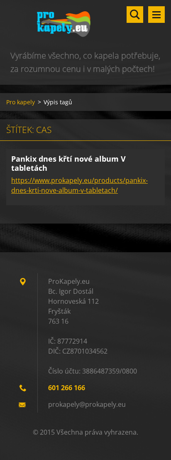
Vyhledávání (135, 14)
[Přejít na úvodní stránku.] (85, 24)
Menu (156, 14)
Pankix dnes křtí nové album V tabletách (68, 163)
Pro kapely (20, 102)
